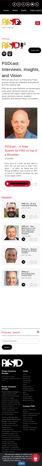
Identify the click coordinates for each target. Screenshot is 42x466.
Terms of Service (28, 400)
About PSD (26, 376)
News (25, 384)
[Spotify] (4, 56)
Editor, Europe (28, 417)
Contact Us (26, 382)
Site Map (26, 394)
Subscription (35, 10)
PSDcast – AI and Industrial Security (29, 204)
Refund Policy (27, 398)
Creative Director (28, 421)
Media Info (26, 378)
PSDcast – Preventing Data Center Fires (28, 273)
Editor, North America (30, 415)
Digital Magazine (28, 390)
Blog (24, 392)
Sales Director (28, 419)
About (15, 10)
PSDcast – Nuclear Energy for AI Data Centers (29, 251)
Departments (27, 386)
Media (23, 10)
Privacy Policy (27, 396)
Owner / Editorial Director (31, 413)
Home (6, 10)
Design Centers (28, 388)
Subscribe (35, 50)
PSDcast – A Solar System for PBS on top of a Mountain (21, 150)
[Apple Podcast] (10, 56)
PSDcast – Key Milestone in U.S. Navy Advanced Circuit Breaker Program (29, 230)
